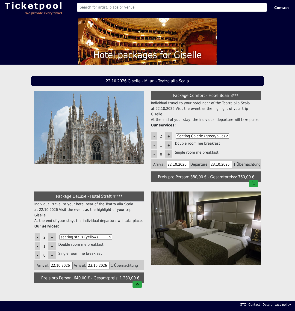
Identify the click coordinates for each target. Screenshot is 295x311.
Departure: (199, 164)
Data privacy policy (277, 304)
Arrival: (159, 164)
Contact (281, 8)
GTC (243, 304)
